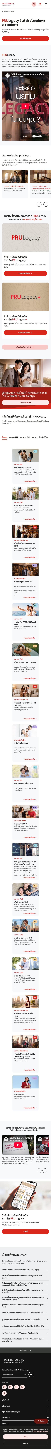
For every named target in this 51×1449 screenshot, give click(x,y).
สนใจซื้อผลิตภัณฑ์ (25, 38)
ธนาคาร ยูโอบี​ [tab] (25, 437)
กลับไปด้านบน (24, 1350)
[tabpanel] (25, 777)
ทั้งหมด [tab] (4, 437)
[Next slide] (45, 204)
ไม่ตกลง (25, 1443)
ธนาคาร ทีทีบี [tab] (13, 437)
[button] (40, 4)
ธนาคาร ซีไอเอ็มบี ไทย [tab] (40, 437)
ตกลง (25, 1437)
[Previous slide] (39, 204)
